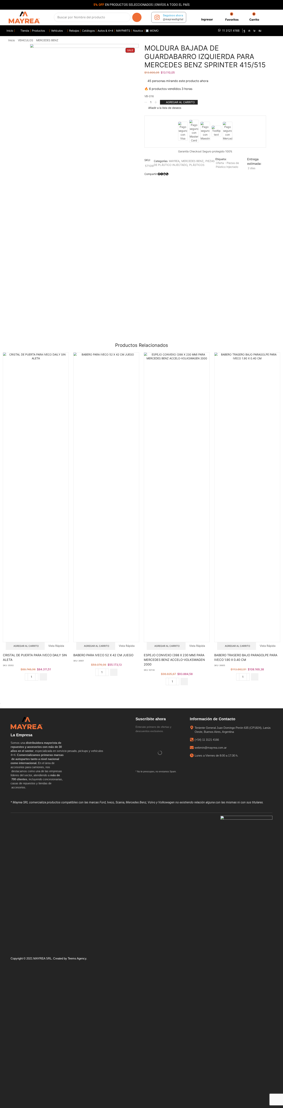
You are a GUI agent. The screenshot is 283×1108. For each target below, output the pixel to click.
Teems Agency (77, 958)
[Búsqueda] (137, 17)
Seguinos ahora (173, 15)
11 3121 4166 (230, 30)
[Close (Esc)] (0, 703)
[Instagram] (249, 30)
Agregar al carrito (180, 102)
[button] (206, 17)
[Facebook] (244, 30)
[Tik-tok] (254, 30)
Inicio (11, 40)
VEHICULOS (25, 40)
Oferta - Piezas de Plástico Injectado (227, 164)
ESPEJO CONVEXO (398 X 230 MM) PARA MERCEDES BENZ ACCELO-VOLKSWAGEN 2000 (174, 659)
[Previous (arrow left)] (0, 707)
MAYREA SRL (42, 958)
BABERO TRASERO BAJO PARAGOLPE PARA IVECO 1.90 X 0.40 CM (245, 657)
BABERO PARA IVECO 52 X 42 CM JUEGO (103, 655)
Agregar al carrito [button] (26, 645)
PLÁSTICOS (196, 164)
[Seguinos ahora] (157, 17)
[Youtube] (260, 30)
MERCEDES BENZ (47, 40)
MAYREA (174, 161)
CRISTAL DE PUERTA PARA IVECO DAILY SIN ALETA (35, 657)
